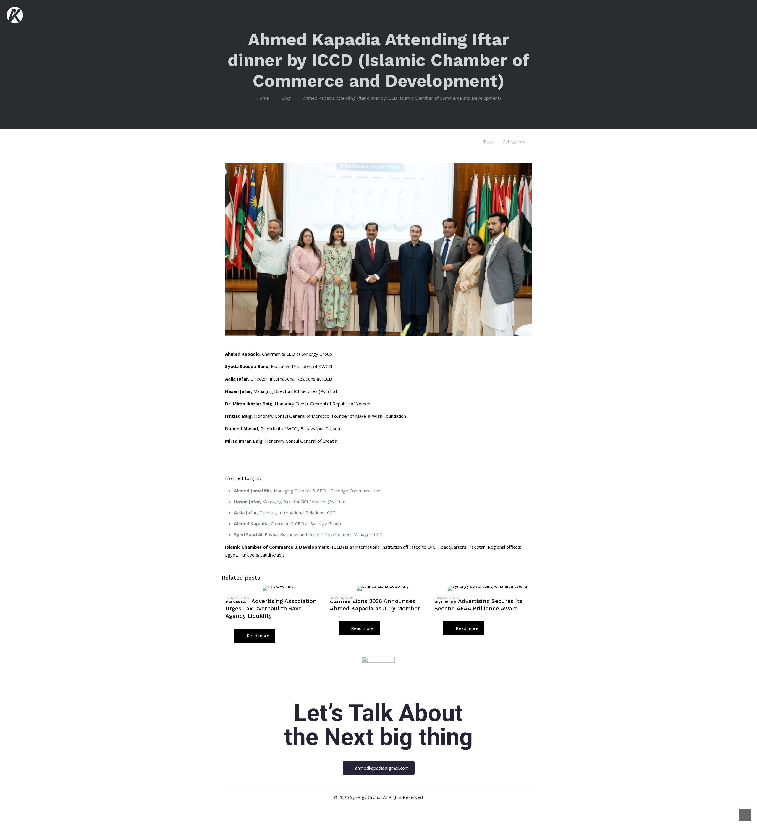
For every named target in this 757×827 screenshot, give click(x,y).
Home (262, 98)
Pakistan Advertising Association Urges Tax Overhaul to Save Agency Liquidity (271, 608)
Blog (286, 98)
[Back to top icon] (745, 815)
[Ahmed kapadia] (15, 14)
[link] (378, 673)
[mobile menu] (749, 14)
